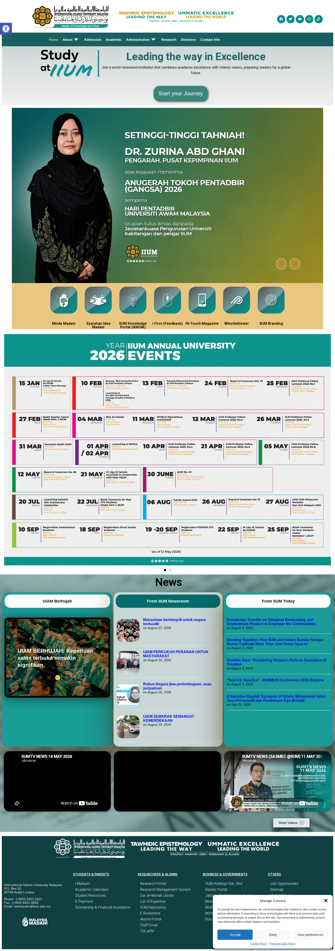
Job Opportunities (284, 883)
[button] (326, 900)
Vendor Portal (216, 889)
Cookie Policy (258, 943)
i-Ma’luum (82, 883)
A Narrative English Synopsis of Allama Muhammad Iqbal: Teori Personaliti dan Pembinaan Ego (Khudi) (276, 698)
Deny (273, 935)
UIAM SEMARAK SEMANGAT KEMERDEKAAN (168, 718)
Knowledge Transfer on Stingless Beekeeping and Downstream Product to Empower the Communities (271, 622)
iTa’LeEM (147, 931)
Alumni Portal (150, 919)
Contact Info (210, 40)
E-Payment (84, 901)
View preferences (310, 935)
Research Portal (153, 883)
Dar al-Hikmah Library (157, 895)
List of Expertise (153, 901)
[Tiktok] (318, 19)
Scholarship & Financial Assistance (102, 907)
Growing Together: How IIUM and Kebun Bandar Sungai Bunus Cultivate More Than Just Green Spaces (275, 642)
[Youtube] (300, 19)
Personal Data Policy (283, 943)
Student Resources (90, 895)
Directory (188, 40)
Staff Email (148, 925)
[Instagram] (309, 19)
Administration (138, 40)
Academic (113, 40)
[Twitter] (290, 19)
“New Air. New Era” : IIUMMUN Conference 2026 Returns (275, 680)
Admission (92, 40)
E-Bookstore (150, 913)
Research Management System (165, 889)
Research (168, 40)
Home (53, 40)
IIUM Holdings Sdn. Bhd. (224, 883)
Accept (235, 935)
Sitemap (276, 889)
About (67, 40)
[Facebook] (281, 19)
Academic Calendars (91, 889)
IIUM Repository (153, 907)
